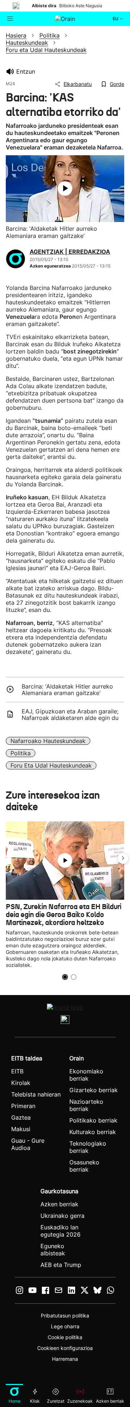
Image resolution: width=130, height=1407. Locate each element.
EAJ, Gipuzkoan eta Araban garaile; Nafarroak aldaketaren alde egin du (70, 714)
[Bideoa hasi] (65, 188)
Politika (20, 753)
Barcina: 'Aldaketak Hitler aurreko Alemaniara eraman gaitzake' (67, 689)
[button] (123, 858)
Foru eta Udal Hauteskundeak (51, 765)
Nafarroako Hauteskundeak (48, 740)
